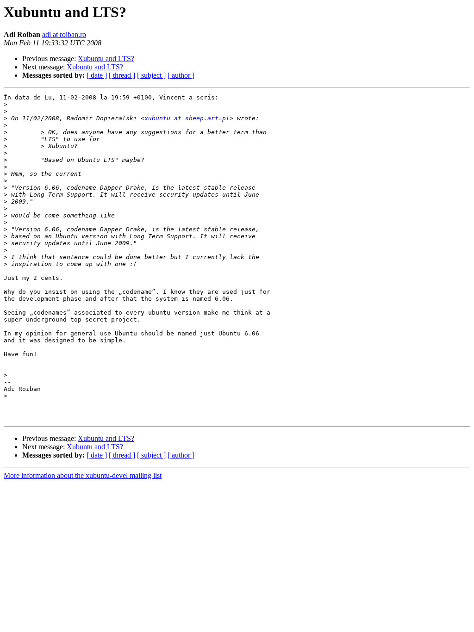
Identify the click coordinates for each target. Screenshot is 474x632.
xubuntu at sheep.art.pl (187, 118)
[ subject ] (151, 75)
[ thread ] (122, 75)
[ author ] (181, 75)
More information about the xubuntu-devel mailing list (83, 475)
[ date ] (97, 75)
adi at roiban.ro (64, 34)
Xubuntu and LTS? (106, 58)
